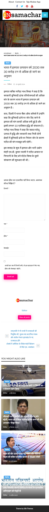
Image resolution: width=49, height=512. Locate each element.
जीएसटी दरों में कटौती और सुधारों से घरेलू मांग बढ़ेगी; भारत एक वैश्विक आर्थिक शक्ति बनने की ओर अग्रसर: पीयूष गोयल (23, 419)
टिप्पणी (6, 189)
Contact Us (20, 2)
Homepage (7, 53)
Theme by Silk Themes (24, 509)
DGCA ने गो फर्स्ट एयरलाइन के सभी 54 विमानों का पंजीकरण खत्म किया (23, 387)
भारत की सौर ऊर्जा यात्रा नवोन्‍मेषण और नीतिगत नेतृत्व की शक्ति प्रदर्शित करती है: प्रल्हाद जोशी (21, 455)
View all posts (24, 317)
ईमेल (6, 236)
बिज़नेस (16, 53)
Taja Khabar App (33, 2)
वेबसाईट (6, 248)
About (11, 2)
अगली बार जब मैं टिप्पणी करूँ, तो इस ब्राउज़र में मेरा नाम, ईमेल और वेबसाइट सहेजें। (22, 267)
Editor (10, 84)
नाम (5, 224)
